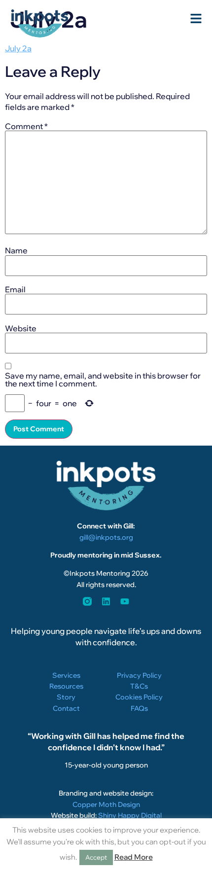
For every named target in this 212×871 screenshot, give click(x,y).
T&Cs (139, 686)
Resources (66, 686)
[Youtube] (124, 601)
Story (66, 697)
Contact (66, 708)
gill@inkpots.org (106, 537)
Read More (133, 857)
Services (66, 675)
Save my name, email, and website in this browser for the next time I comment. (103, 379)
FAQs (139, 708)
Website (20, 328)
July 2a (18, 48)
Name (16, 250)
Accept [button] (96, 857)
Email (15, 289)
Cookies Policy (139, 697)
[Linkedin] (106, 601)
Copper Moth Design (106, 804)
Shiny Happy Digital (130, 815)
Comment (26, 126)
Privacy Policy (139, 675)
